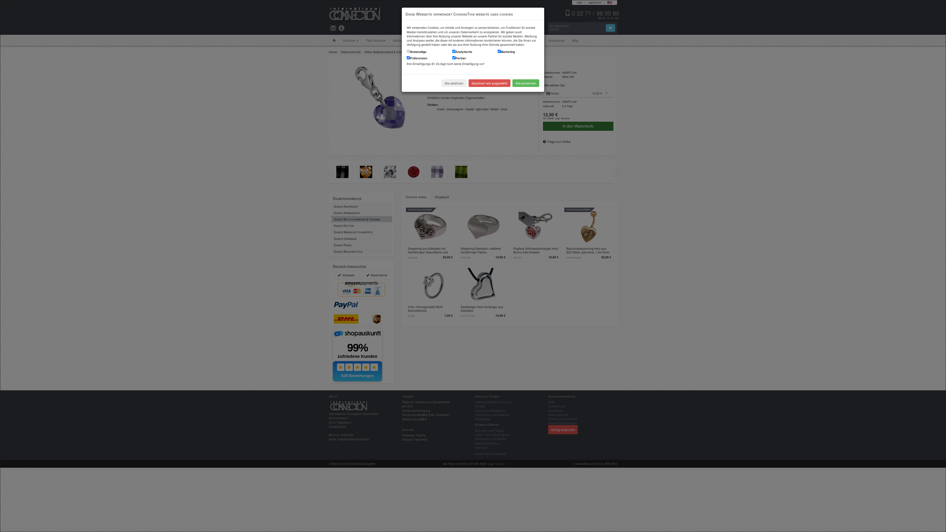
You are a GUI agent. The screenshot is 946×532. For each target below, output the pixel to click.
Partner (461, 58)
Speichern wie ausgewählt (489, 83)
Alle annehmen (526, 83)
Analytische (464, 52)
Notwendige (418, 52)
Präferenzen (418, 58)
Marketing (508, 52)
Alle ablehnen (454, 83)
